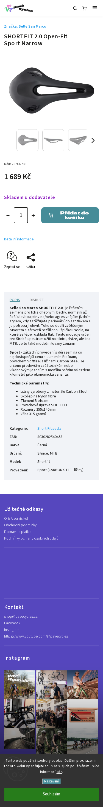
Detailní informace (19, 239)
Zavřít (85, 277)
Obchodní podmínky (20, 525)
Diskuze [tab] (37, 300)
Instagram (12, 630)
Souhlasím (51, 794)
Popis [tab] (15, 300)
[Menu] (94, 8)
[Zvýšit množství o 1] (33, 215)
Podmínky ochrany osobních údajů (31, 538)
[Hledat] (75, 8)
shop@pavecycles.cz (21, 616)
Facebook (12, 623)
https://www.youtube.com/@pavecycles (36, 636)
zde (59, 771)
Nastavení (51, 781)
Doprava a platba (17, 532)
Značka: (25, 26)
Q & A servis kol (16, 518)
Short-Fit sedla (49, 428)
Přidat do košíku (74, 215)
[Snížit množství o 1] (7, 215)
